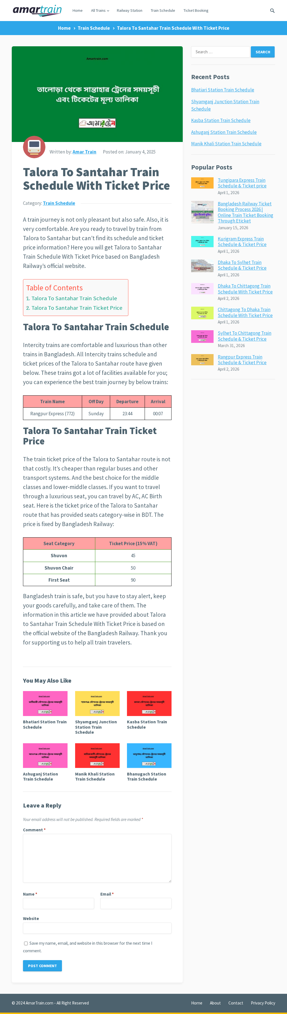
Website (31, 918)
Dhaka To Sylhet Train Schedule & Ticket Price (242, 265)
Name (30, 894)
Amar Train (84, 152)
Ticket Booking (196, 10)
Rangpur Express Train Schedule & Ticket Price (242, 360)
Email (107, 894)
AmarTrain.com (39, 1003)
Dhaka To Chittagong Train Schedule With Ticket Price (245, 289)
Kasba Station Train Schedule (147, 724)
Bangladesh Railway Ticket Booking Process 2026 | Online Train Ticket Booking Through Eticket (245, 212)
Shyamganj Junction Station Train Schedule (96, 727)
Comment (34, 829)
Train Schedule (163, 10)
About (215, 1003)
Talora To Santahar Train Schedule (74, 298)
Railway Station (129, 10)
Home (78, 10)
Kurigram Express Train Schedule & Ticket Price (242, 241)
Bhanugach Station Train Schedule (146, 776)
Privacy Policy (263, 1003)
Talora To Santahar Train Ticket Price (76, 307)
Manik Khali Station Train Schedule (95, 776)
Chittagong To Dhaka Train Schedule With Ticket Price (245, 312)
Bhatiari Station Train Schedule (45, 724)
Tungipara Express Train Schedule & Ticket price (242, 183)
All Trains (98, 10)
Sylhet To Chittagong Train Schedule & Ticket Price (244, 336)
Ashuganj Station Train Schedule (40, 776)
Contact (235, 1003)
